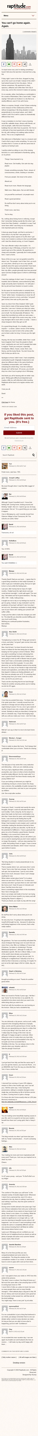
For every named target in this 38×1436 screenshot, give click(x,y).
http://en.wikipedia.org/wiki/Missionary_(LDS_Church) (19, 1102)
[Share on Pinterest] (14, 64)
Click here (5, 402)
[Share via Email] (9, 64)
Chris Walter (13, 906)
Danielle (12, 932)
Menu (6, 16)
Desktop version (19, 1363)
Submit (19, 433)
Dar (10, 494)
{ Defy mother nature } (9, 1357)
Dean (11, 692)
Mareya (11, 571)
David (11, 524)
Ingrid (11, 1107)
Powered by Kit (19, 440)
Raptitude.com (19, 6)
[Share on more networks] (25, 64)
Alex (10, 1147)
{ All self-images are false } (27, 1357)
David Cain (23, 1378)
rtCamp (33, 1375)
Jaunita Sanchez (15, 1244)
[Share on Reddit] (19, 64)
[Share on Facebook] (4, 64)
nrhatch (12, 987)
